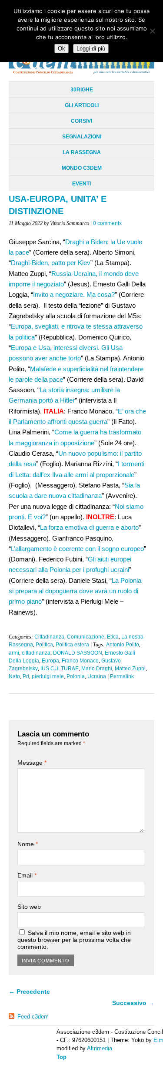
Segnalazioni (81, 136)
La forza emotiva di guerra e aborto (89, 527)
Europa (50, 661)
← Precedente (29, 991)
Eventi (81, 183)
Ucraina (96, 676)
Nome (27, 843)
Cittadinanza (49, 637)
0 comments (107, 223)
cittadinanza (36, 653)
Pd (26, 676)
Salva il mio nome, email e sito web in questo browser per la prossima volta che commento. (74, 939)
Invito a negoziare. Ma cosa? (74, 294)
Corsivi (81, 121)
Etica (113, 637)
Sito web (29, 906)
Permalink (122, 676)
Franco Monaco (80, 661)
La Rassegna (82, 152)
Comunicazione (85, 637)
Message (32, 762)
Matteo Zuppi (130, 669)
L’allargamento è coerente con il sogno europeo (77, 548)
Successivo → (133, 1002)
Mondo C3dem (82, 168)
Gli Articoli (82, 105)
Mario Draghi (96, 669)
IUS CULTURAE (59, 669)
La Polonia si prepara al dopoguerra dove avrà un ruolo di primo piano (75, 591)
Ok (61, 48)
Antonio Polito (122, 645)
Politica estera (72, 645)
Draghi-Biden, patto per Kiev (50, 262)
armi (14, 653)
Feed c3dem (33, 1016)
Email (27, 875)
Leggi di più (91, 48)
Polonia (76, 676)
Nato (14, 676)
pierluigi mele (48, 676)
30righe (81, 89)
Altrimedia (99, 1048)
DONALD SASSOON (77, 653)
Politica (44, 645)
